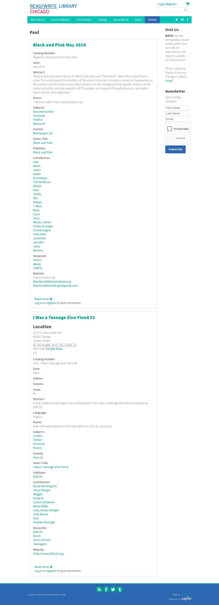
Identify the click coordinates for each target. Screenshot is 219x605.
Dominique (40, 178)
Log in (38, 303)
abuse (37, 264)
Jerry (36, 218)
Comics (37, 436)
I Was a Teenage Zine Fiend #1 (64, 318)
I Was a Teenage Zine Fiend (50, 467)
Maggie (37, 494)
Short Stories (42, 540)
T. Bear (37, 206)
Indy (36, 162)
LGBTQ (37, 268)
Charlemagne (42, 230)
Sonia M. (38, 498)
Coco (36, 214)
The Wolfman (42, 182)
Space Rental (120, 20)
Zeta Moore (40, 514)
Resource (39, 124)
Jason (37, 170)
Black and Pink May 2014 (59, 45)
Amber (37, 186)
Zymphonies (186, 594)
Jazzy (36, 246)
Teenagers (40, 544)
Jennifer (38, 242)
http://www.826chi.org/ (48, 554)
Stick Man (39, 234)
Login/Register (167, 4)
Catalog (102, 20)
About (138, 20)
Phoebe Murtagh (44, 522)
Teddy (37, 194)
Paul (36, 190)
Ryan (36, 210)
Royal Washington (45, 486)
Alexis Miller (40, 506)
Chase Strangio (43, 226)
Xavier (37, 174)
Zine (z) (38, 458)
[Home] (54, 9)
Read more (43, 299)
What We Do (38, 20)
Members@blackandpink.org (52, 282)
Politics (38, 120)
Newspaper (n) (43, 133)
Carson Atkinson (44, 502)
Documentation (43, 112)
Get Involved (83, 20)
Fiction (37, 440)
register (51, 303)
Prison (37, 260)
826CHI (37, 477)
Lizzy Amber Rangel (46, 510)
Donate (152, 20)
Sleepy (37, 202)
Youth (37, 536)
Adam (37, 166)
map (169, 81)
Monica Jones (42, 222)
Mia (35, 198)
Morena (38, 250)
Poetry (37, 448)
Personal (39, 116)
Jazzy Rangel (41, 490)
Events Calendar (60, 20)
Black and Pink (42, 143)
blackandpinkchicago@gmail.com (55, 286)
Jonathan (39, 238)
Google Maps (54, 349)
